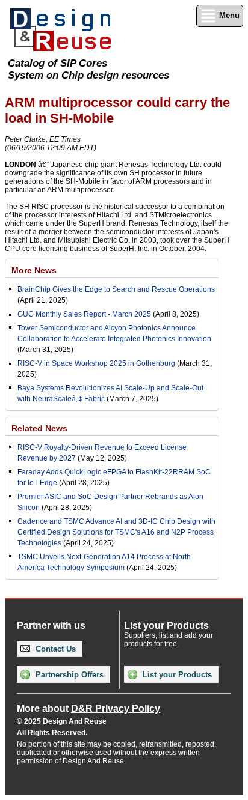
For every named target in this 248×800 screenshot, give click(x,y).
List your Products (176, 674)
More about (88, 708)
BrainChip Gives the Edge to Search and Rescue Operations (116, 289)
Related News (39, 428)
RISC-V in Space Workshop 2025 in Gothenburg (96, 363)
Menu (228, 15)
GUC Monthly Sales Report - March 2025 (84, 314)
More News (34, 270)
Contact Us (54, 648)
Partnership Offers (68, 674)
